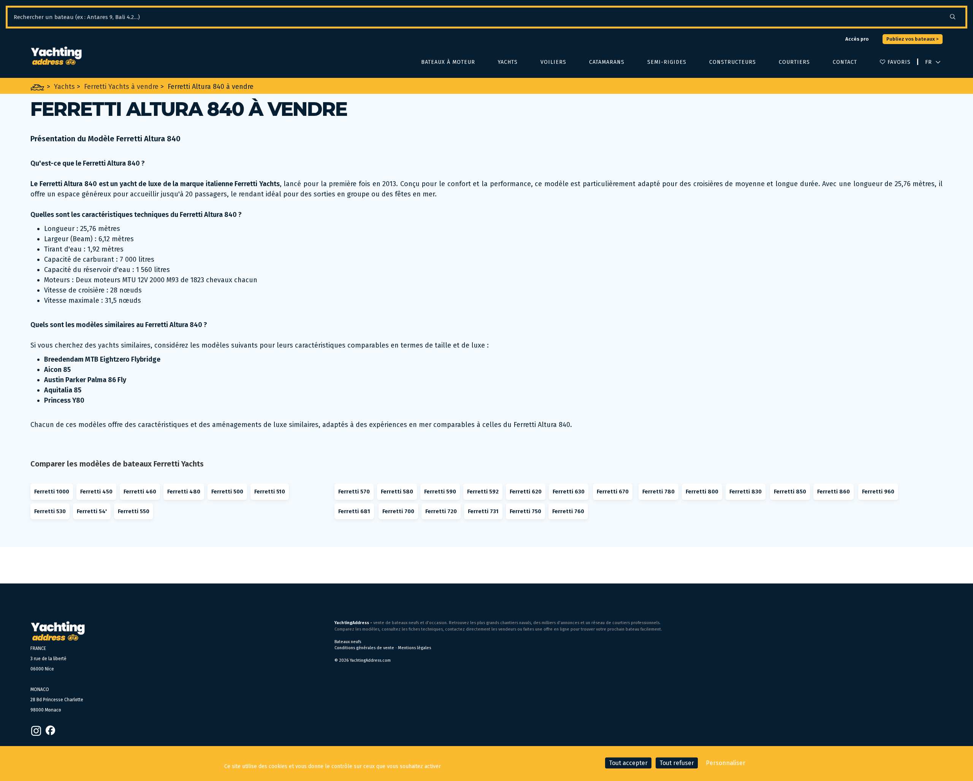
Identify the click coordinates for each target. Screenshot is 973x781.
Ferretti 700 (398, 511)
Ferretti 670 (613, 491)
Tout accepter (628, 763)
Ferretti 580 (397, 491)
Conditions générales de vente (364, 647)
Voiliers (553, 62)
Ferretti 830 (745, 491)
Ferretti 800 (702, 491)
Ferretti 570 (354, 491)
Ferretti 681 (354, 511)
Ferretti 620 (526, 491)
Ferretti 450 (96, 491)
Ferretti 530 (50, 511)
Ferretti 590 (440, 491)
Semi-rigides (666, 62)
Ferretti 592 (483, 491)
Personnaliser (725, 763)
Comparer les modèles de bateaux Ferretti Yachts (117, 463)
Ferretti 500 (227, 491)
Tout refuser (676, 763)
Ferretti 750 (525, 511)
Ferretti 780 (658, 491)
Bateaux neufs (347, 641)
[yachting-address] (56, 56)
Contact (845, 62)
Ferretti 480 (183, 491)
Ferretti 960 (878, 491)
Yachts (508, 62)
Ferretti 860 (833, 491)
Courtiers (794, 62)
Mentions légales (414, 647)
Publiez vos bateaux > (912, 39)
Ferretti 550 (133, 511)
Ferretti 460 (140, 491)
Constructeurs (732, 62)
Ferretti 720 (441, 511)
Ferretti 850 (790, 491)
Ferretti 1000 (51, 491)
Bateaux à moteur (448, 62)
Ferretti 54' (92, 511)
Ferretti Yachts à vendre (121, 86)
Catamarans (606, 62)
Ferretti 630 (569, 491)
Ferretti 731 (483, 511)
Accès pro (856, 39)
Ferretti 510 (269, 491)
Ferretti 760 (568, 511)
